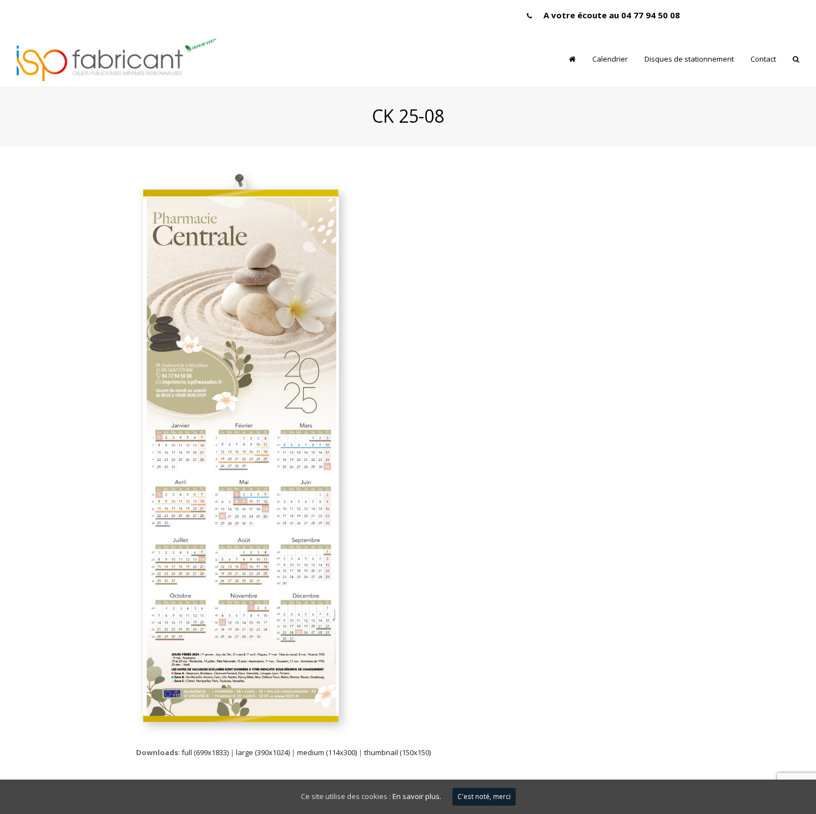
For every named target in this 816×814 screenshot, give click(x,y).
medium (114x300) (327, 752)
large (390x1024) (263, 752)
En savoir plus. (416, 796)
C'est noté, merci (484, 796)
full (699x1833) (205, 752)
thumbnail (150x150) (397, 752)
